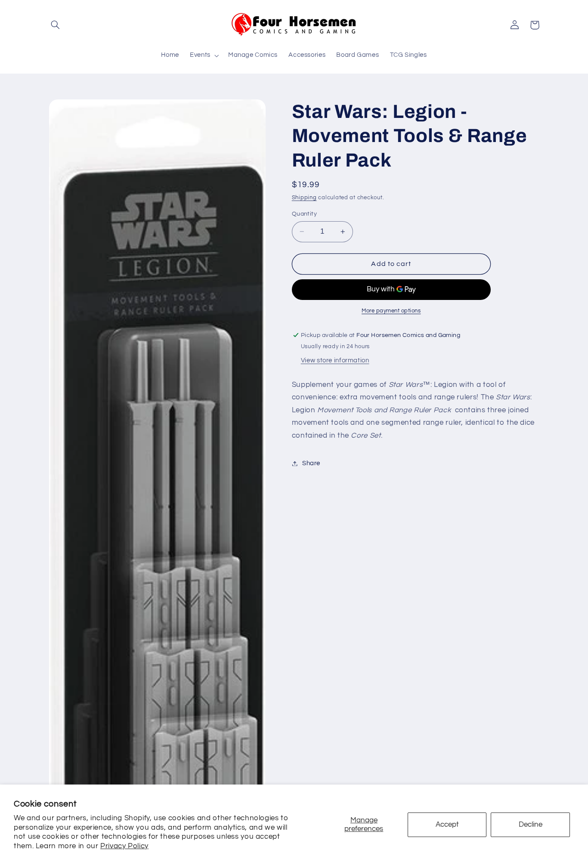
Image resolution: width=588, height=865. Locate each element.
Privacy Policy (124, 846)
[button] (55, 25)
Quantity (304, 214)
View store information (335, 360)
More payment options (391, 311)
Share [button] (311, 463)
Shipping (304, 198)
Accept (447, 824)
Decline (530, 824)
